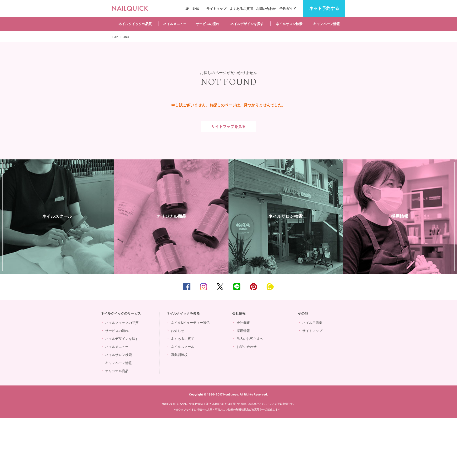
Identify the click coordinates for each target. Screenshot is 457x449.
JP (187, 8)
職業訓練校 (179, 355)
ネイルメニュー (175, 24)
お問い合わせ (266, 8)
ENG (196, 8)
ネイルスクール (182, 347)
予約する (324, 8)
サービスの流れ (207, 24)
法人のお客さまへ (250, 338)
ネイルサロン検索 (289, 24)
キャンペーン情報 (326, 24)
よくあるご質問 (241, 8)
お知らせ (177, 331)
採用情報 (243, 331)
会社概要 (243, 323)
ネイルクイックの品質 (135, 24)
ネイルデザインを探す (247, 24)
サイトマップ (216, 8)
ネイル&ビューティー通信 (190, 323)
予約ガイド (287, 8)
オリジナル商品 (117, 371)
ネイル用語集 (312, 323)
